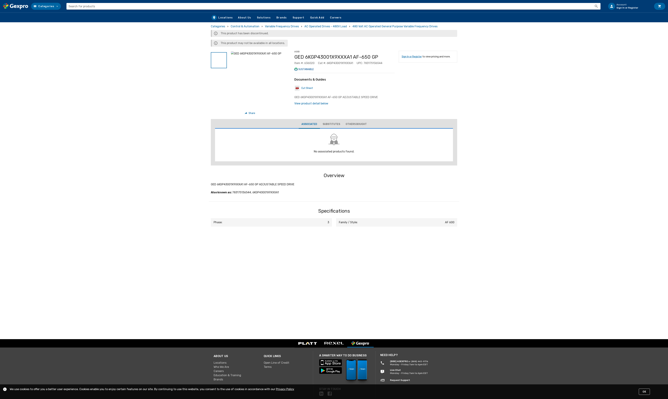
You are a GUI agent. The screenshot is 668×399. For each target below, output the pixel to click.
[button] (46, 6)
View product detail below (311, 103)
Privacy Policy (285, 389)
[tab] (309, 124)
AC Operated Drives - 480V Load (325, 26)
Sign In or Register (412, 56)
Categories (218, 26)
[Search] (596, 6)
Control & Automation (245, 26)
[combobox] (333, 6)
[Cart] (659, 6)
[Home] (15, 6)
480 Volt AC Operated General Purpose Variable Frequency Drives (395, 26)
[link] (236, 363)
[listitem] (628, 6)
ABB (297, 51)
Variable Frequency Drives (282, 26)
